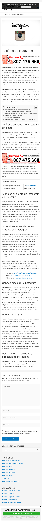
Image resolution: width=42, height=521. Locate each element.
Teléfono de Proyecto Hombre (11, 502)
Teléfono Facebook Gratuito (11, 460)
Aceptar (26, 7)
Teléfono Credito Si (8, 493)
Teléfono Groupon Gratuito (10, 481)
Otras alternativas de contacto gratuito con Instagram (21, 113)
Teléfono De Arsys (8, 466)
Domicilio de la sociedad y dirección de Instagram (20, 119)
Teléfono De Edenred (8, 469)
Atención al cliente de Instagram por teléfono (18, 111)
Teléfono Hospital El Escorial (11, 497)
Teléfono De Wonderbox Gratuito (12, 463)
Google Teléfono (7, 478)
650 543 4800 (31, 185)
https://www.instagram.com (23, 278)
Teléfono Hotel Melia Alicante (11, 490)
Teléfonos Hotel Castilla (9, 499)
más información (14, 7)
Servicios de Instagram (13, 117)
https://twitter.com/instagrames (21, 275)
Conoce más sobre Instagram (13, 115)
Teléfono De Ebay (7, 475)
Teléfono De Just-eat (8, 472)
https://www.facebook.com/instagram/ (25, 273)
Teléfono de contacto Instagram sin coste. (17, 109)
